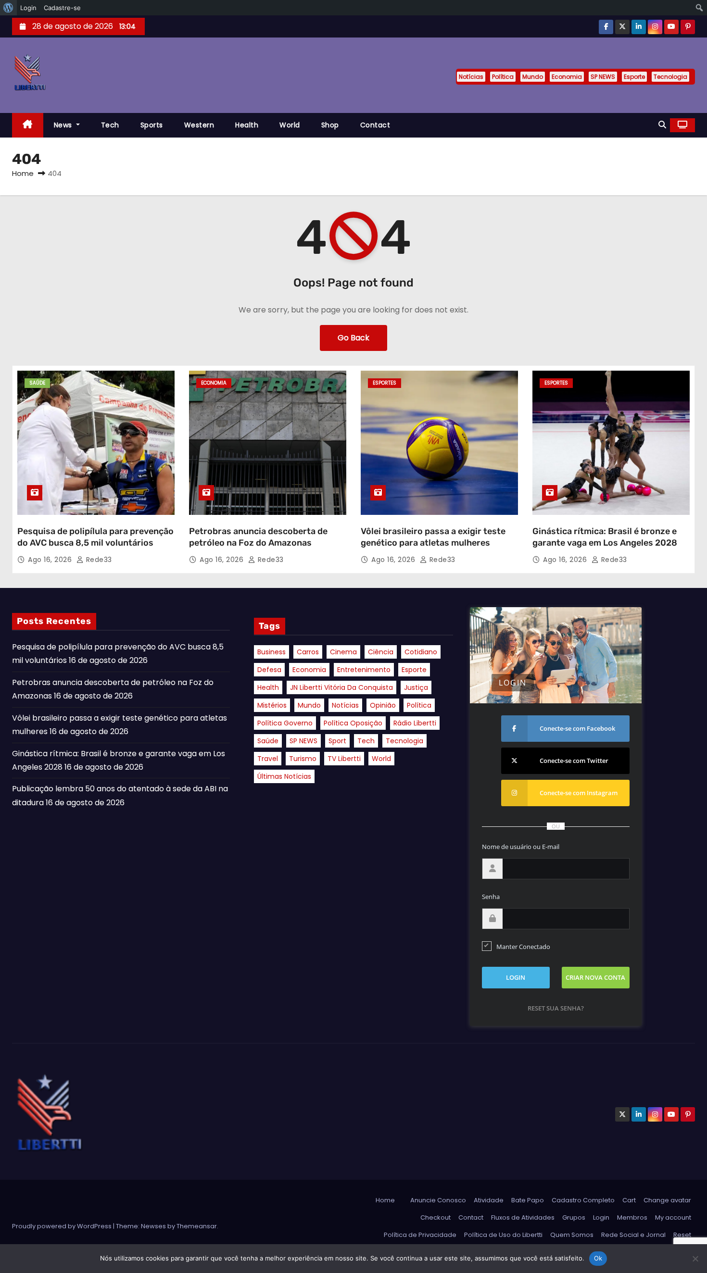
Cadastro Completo (583, 1200)
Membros (632, 1217)
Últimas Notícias (284, 776)
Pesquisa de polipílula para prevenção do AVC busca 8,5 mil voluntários (95, 537)
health (268, 687)
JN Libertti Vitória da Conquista (341, 687)
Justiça (416, 687)
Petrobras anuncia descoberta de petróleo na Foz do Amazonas (258, 537)
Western (199, 125)
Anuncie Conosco (438, 1200)
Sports (151, 125)
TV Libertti (344, 758)
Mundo (532, 77)
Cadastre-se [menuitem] (62, 8)
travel (267, 758)
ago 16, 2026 (51, 559)
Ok (598, 1258)
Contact (375, 125)
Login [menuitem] (28, 8)
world (381, 758)
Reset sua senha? (556, 1008)
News (64, 125)
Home (23, 173)
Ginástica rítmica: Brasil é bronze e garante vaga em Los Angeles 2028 (604, 537)
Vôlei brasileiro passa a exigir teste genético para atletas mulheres (433, 537)
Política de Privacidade (420, 1234)
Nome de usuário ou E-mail (520, 846)
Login (601, 1217)
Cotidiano (420, 652)
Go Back (353, 337)
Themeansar (197, 1226)
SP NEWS (603, 77)
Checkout (435, 1217)
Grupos (573, 1217)
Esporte (634, 77)
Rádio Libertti (414, 723)
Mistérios (272, 705)
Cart (629, 1200)
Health (246, 125)
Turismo (302, 758)
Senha (491, 896)
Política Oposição (353, 723)
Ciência (380, 652)
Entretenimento (364, 669)
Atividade (489, 1200)
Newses (153, 1226)
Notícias (471, 77)
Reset (682, 1234)
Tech (110, 125)
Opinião (383, 705)
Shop (330, 125)
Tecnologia (670, 77)
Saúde (37, 383)
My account (673, 1217)
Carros (308, 652)
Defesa (269, 669)
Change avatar (667, 1200)
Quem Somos (571, 1234)
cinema (343, 652)
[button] (662, 124)
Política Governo (285, 723)
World (289, 125)
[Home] (27, 125)
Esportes (384, 383)
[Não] (695, 1258)
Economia (567, 77)
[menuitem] (8, 7)
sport (337, 741)
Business (271, 652)
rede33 (98, 559)
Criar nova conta (595, 977)
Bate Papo (527, 1200)
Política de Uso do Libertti (503, 1234)
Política (503, 77)
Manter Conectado (523, 946)
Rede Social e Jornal (633, 1234)
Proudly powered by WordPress (62, 1226)
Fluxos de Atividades (523, 1217)
